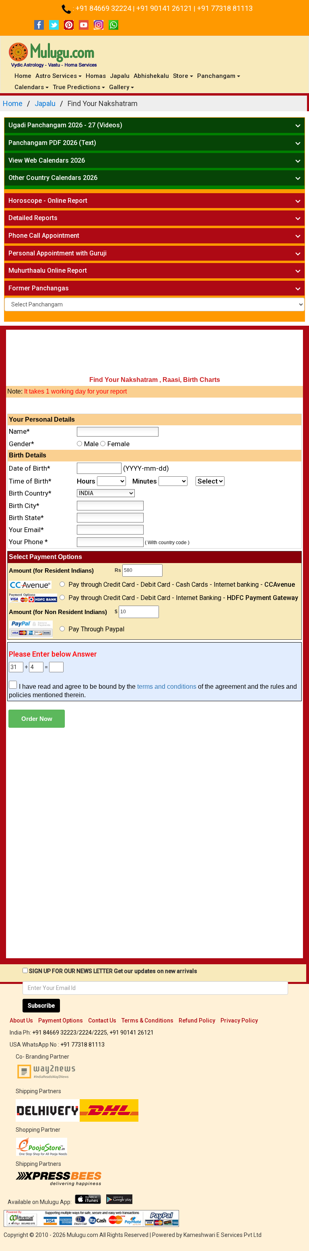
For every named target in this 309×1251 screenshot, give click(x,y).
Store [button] (180, 76)
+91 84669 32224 (104, 8)
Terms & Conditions (147, 1020)
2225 (100, 1032)
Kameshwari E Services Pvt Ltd (222, 1235)
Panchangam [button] (216, 76)
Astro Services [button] (56, 76)
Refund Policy (197, 1020)
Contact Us (102, 1020)
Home (23, 76)
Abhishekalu (151, 76)
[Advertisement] (154, 354)
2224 (85, 1032)
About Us (21, 1020)
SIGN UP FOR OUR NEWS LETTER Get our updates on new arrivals (113, 971)
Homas (96, 76)
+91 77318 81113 (225, 8)
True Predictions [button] (76, 87)
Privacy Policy (239, 1020)
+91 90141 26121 (165, 8)
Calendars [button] (29, 87)
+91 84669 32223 (54, 1032)
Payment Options (60, 1020)
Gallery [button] (119, 87)
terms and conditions (166, 686)
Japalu (120, 76)
